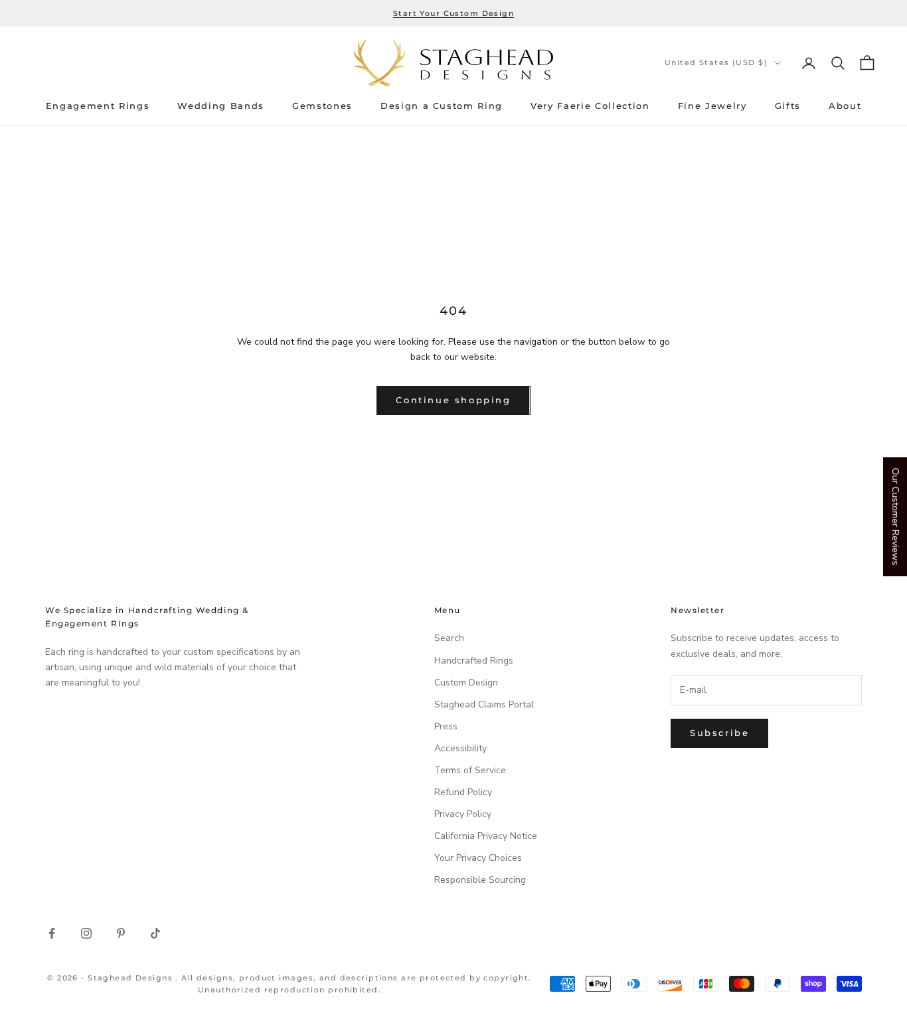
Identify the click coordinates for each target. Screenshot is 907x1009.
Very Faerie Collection (590, 106)
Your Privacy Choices (478, 858)
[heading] (453, 62)
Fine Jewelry (712, 106)
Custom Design (466, 682)
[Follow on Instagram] (86, 933)
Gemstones (322, 106)
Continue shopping (453, 400)
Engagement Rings (98, 106)
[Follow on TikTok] (155, 933)
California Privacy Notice (485, 836)
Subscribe (719, 732)
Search (449, 638)
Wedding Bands (220, 106)
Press (445, 726)
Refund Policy (463, 792)
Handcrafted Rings (473, 660)
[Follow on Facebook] (51, 933)
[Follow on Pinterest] (120, 933)
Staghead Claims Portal (484, 704)
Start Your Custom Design (453, 13)
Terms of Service (470, 770)
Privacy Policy (462, 814)
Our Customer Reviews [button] (895, 516)
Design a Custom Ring (441, 106)
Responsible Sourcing (480, 879)
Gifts (788, 106)
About (845, 106)
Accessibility (460, 748)
